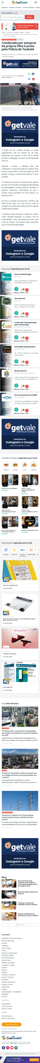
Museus (4, 970)
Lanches (15, 470)
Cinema (4, 943)
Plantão (28, 32)
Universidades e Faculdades (11, 992)
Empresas (5, 7)
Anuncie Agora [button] (11, 1024)
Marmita (6, 470)
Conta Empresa (7, 1016)
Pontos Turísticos (8, 977)
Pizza (24, 470)
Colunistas (5, 946)
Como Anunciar (7, 1006)
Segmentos (6, 987)
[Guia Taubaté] (20, 2)
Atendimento (6, 1004)
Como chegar (6, 948)
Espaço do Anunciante (9, 953)
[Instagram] (8, 1048)
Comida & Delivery (28, 7)
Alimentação (31, 554)
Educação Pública (8, 955)
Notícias (4, 972)
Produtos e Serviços (15, 7)
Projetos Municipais (8, 982)
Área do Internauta (8, 1018)
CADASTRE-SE (34, 1059)
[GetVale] (20, 64)
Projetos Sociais (7, 984)
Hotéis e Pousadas (23, 555)
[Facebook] (3, 1048)
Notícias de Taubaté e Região (15, 32)
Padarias (33, 470)
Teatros (4, 989)
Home (3, 32)
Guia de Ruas (6, 960)
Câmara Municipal (8, 941)
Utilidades (5, 994)
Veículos (14, 554)
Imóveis (6, 554)
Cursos (4, 950)
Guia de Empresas (8, 958)
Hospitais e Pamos (8, 965)
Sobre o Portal (7, 1009)
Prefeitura (5, 980)
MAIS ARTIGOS (20, 925)
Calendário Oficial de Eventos (12, 938)
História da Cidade (8, 963)
